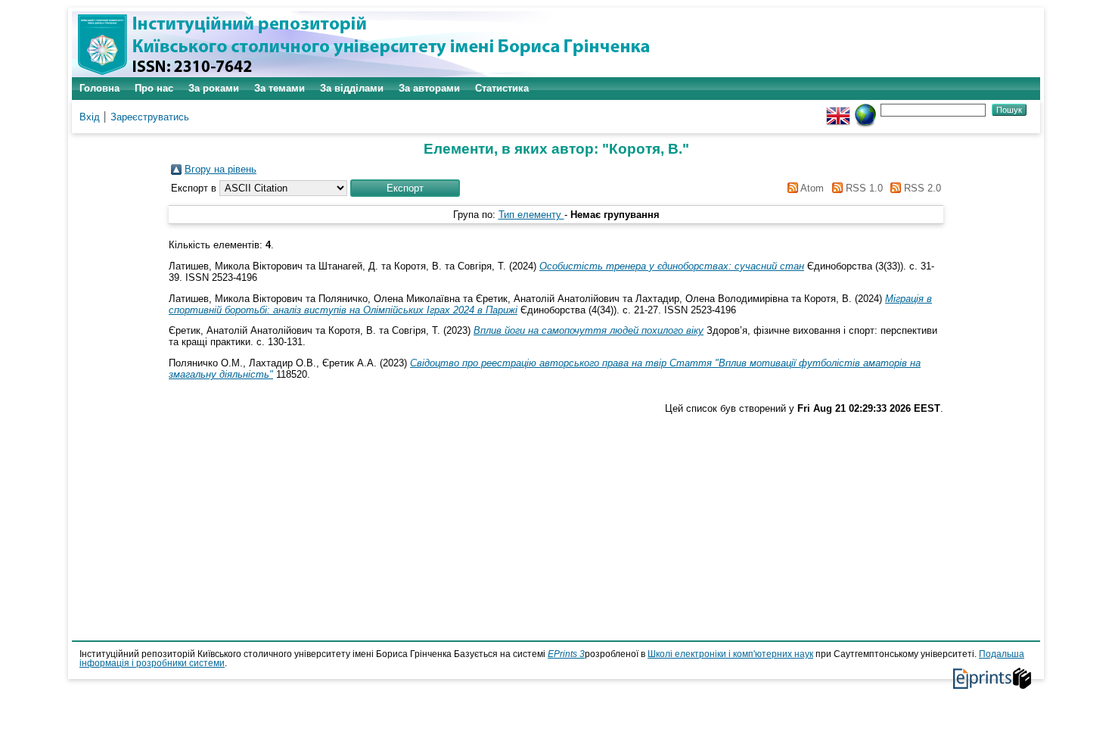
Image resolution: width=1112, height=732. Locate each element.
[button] (405, 188)
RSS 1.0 (862, 188)
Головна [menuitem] (99, 88)
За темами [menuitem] (279, 88)
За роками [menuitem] (213, 88)
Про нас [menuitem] (154, 88)
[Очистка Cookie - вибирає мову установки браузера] (865, 109)
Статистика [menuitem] (502, 88)
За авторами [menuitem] (429, 88)
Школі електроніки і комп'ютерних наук (730, 654)
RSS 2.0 (921, 188)
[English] (838, 109)
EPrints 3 (566, 654)
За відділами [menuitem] (352, 88)
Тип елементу (531, 214)
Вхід (89, 117)
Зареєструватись (149, 117)
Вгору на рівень (220, 169)
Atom (811, 188)
